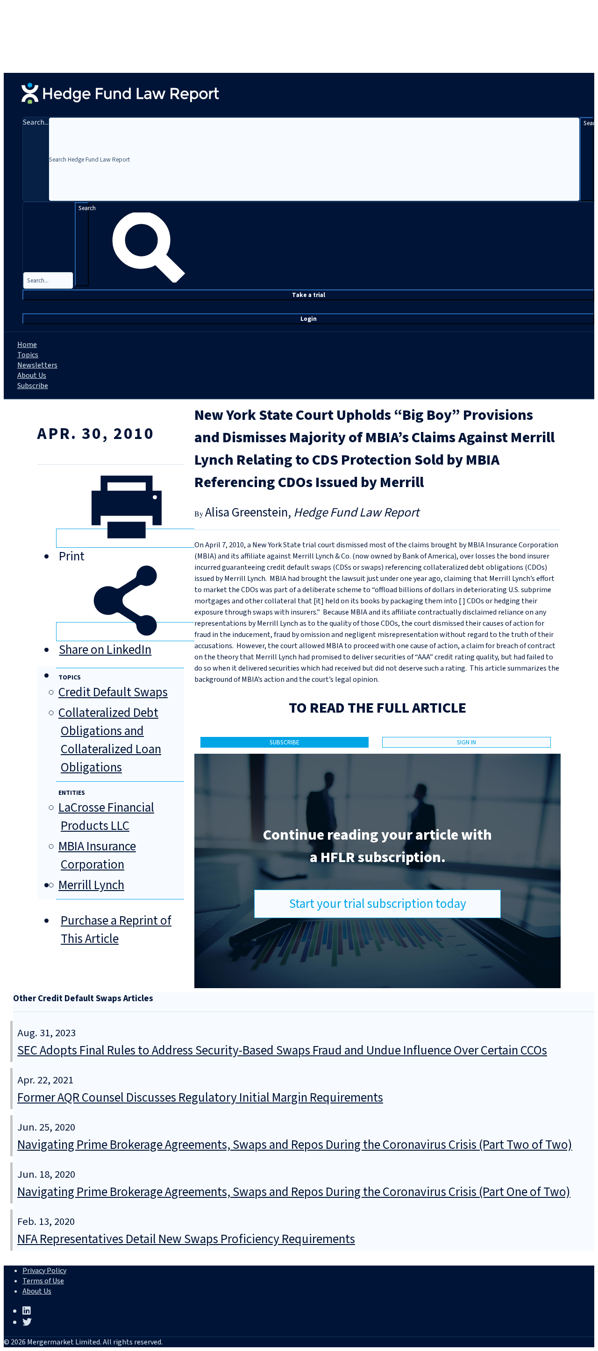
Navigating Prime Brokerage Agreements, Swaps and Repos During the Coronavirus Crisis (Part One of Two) (293, 1192)
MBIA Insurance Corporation (97, 855)
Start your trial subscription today (377, 904)
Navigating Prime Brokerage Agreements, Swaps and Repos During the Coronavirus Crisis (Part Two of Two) (294, 1145)
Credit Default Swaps (113, 692)
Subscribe (32, 386)
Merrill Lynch (91, 885)
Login (308, 318)
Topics (27, 355)
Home (27, 345)
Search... (36, 122)
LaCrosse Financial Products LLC (106, 817)
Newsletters (37, 365)
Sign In (466, 742)
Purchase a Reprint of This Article (116, 930)
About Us (31, 375)
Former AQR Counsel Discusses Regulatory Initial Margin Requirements (200, 1098)
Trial (308, 294)
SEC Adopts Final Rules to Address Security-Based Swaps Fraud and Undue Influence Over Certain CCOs (282, 1050)
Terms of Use (43, 1281)
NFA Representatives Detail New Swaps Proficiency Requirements (186, 1239)
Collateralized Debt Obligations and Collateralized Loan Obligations (109, 740)
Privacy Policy (44, 1271)
